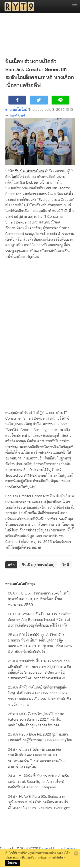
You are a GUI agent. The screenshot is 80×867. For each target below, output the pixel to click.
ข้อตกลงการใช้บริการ (53, 857)
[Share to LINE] (60, 100)
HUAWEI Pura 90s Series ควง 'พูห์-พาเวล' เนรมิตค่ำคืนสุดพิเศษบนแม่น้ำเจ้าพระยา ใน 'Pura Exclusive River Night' (39, 802)
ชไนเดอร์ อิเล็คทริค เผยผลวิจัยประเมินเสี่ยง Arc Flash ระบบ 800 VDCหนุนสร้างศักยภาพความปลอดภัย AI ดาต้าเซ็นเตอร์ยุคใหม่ (37, 758)
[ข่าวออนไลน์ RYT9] (18, 6)
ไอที (14, 176)
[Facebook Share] (17, 100)
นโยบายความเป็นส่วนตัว (19, 857)
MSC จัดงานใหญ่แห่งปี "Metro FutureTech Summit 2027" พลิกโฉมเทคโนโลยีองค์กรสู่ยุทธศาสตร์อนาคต (36, 719)
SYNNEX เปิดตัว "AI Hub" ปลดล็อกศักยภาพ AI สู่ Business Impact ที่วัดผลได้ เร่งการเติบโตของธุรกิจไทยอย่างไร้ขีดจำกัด (39, 619)
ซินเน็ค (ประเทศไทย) (29, 171)
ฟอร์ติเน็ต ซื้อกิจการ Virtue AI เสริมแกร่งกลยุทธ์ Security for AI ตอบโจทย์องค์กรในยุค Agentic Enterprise (38, 781)
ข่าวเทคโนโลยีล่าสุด (20, 584)
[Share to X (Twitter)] (39, 100)
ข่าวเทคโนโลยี (16, 109)
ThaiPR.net (16, 115)
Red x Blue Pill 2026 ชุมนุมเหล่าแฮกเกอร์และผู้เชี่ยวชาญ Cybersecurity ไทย (40, 737)
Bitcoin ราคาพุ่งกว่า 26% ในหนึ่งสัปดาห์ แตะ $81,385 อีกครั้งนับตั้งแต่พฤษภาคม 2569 (39, 599)
